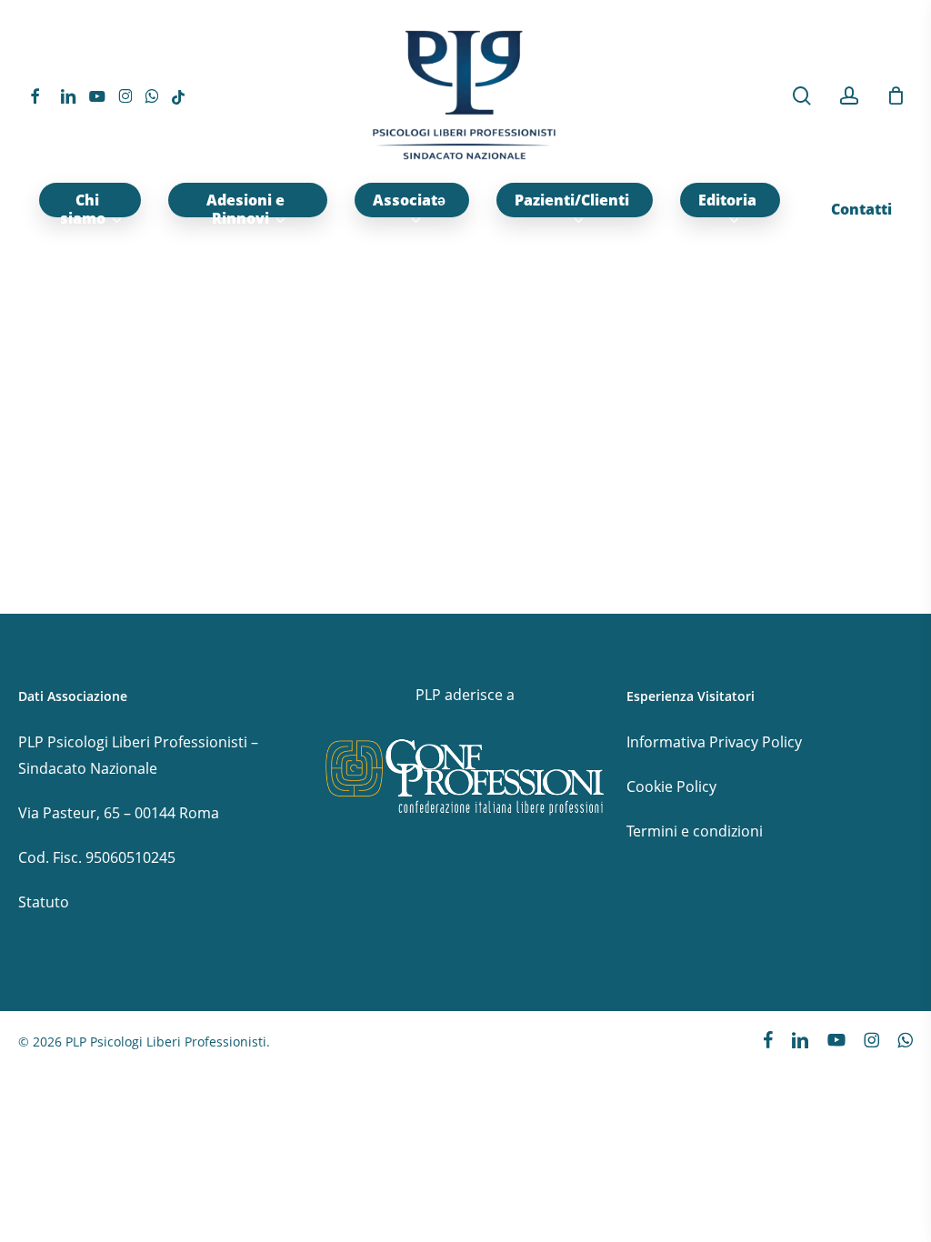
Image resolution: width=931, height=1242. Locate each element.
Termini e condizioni (694, 831)
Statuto (43, 902)
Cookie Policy (671, 786)
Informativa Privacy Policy (714, 742)
